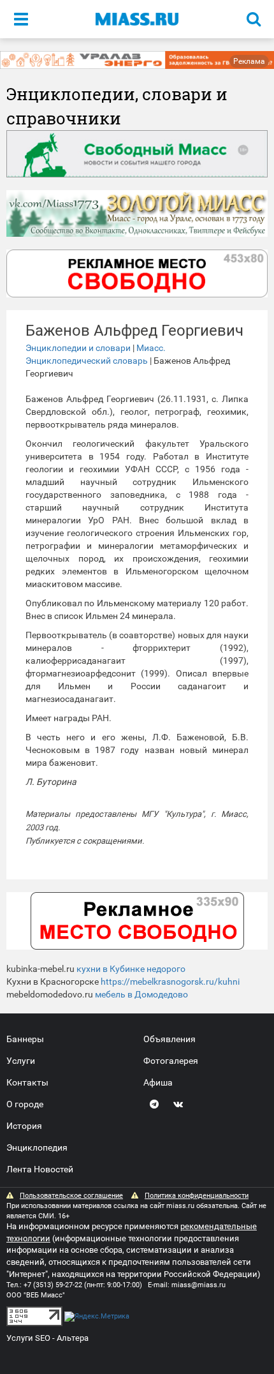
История (24, 1126)
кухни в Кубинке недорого (130, 969)
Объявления (169, 1039)
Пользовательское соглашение (71, 1195)
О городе (24, 1104)
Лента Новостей (39, 1169)
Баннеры (25, 1039)
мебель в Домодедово (141, 994)
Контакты (27, 1082)
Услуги (20, 1061)
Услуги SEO (28, 1338)
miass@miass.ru (198, 1285)
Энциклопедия (37, 1147)
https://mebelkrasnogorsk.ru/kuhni (170, 981)
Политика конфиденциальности (197, 1195)
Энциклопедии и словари (78, 348)
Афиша (158, 1082)
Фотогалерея (170, 1061)
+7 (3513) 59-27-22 (53, 1285)
